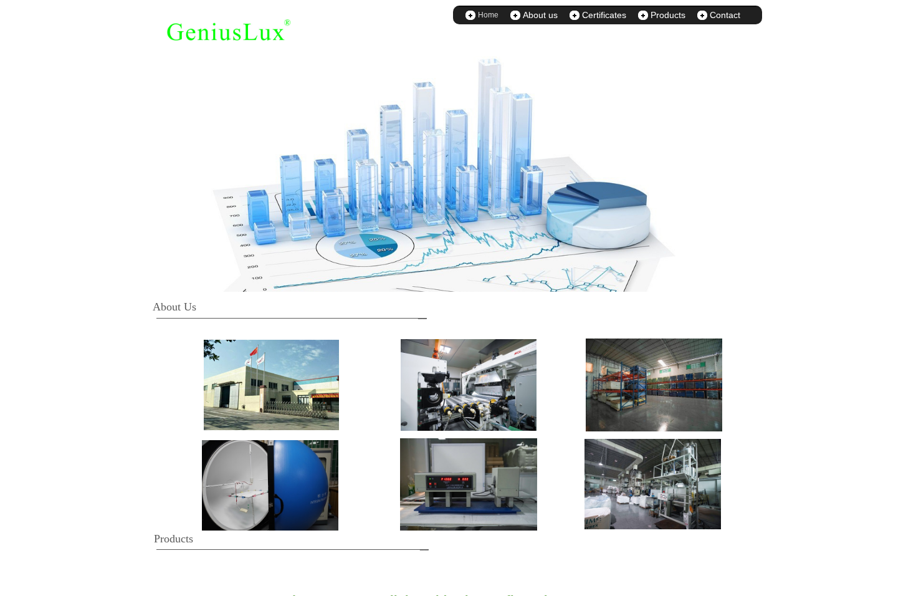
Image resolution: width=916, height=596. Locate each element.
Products (668, 15)
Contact (725, 15)
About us (540, 15)
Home (488, 15)
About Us (174, 306)
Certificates (604, 15)
